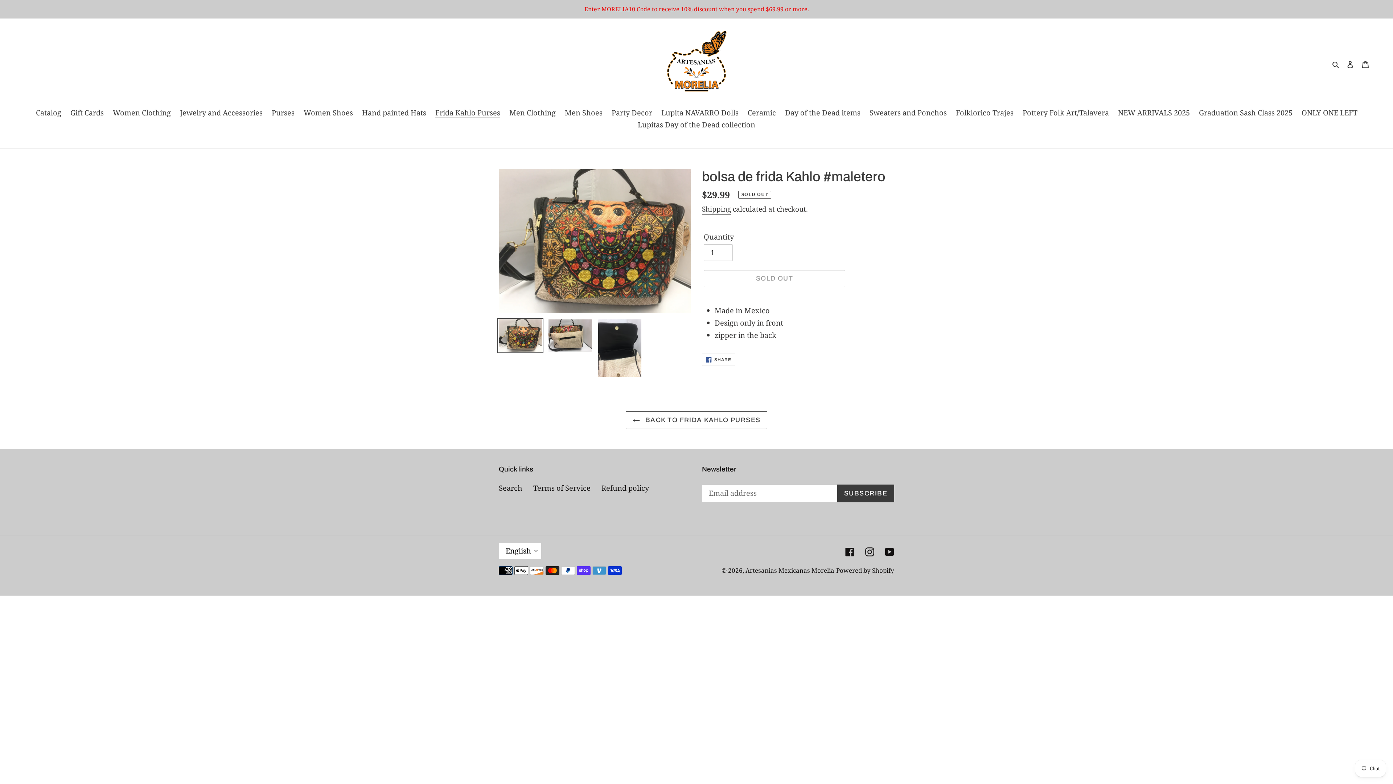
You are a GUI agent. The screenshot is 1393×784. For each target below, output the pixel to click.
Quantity (719, 237)
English (518, 551)
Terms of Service (562, 488)
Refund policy (625, 488)
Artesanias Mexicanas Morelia (789, 570)
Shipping (716, 209)
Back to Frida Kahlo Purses (702, 420)
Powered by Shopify (865, 570)
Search (510, 488)
